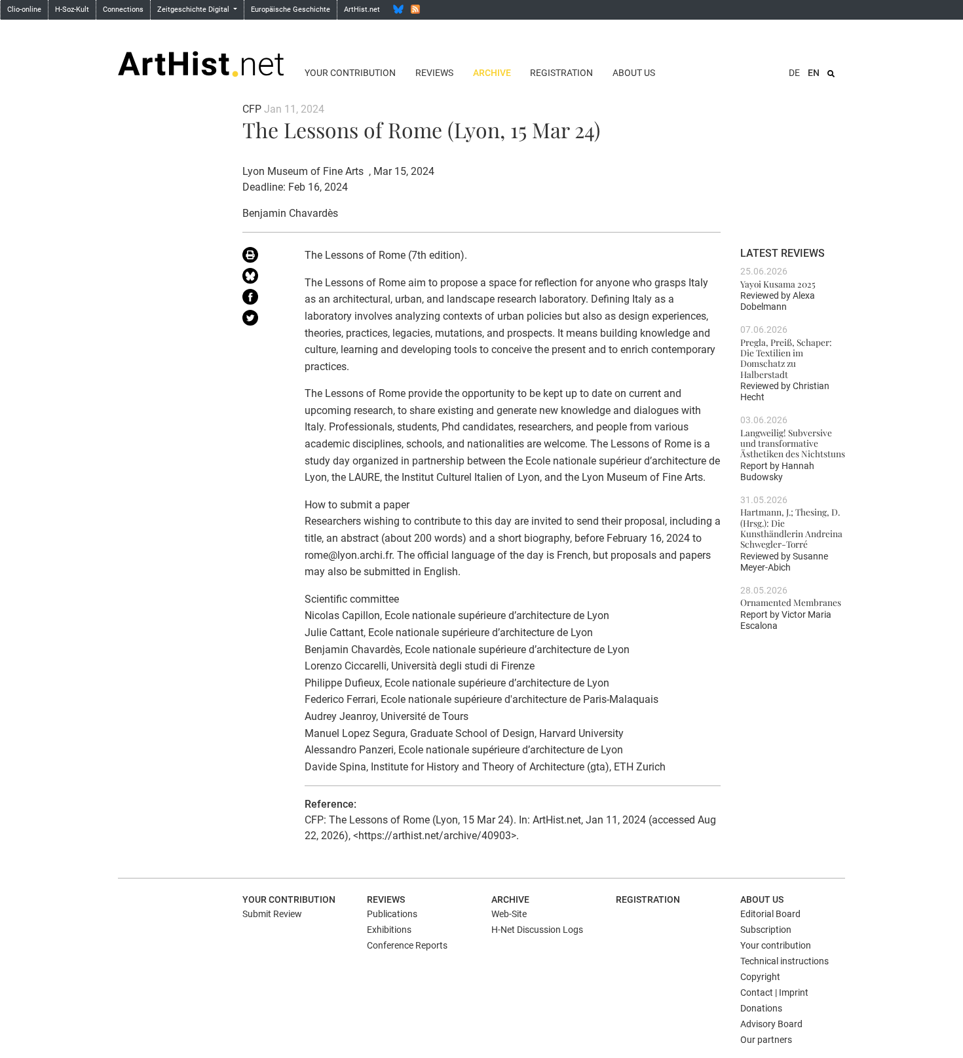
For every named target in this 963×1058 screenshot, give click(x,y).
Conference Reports (407, 945)
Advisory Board (771, 1024)
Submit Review (272, 914)
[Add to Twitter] (263, 320)
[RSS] (415, 9)
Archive (492, 72)
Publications (392, 914)
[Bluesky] (398, 9)
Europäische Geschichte (290, 9)
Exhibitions (389, 929)
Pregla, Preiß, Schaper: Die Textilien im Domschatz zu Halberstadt (786, 358)
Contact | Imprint (774, 992)
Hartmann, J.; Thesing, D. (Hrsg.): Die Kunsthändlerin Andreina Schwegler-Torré (791, 528)
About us (634, 72)
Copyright (760, 977)
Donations (761, 1008)
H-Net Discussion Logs (537, 929)
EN (814, 72)
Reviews (434, 72)
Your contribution (350, 72)
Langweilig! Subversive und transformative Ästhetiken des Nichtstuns (792, 443)
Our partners (766, 1039)
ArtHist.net (362, 9)
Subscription (765, 929)
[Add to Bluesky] (263, 278)
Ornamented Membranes (790, 602)
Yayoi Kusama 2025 (778, 284)
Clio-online (24, 9)
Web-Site (509, 914)
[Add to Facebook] (263, 299)
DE (794, 72)
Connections (123, 9)
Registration (561, 72)
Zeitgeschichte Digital (194, 9)
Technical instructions (784, 961)
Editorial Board (770, 914)
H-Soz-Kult (72, 9)
